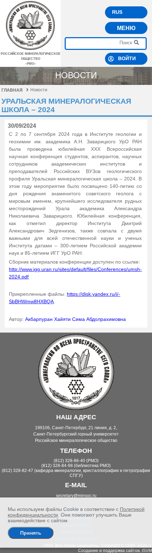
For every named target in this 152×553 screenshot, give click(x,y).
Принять (30, 533)
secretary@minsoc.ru (76, 495)
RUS (117, 12)
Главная (12, 90)
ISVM (147, 550)
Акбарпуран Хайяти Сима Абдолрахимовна (75, 319)
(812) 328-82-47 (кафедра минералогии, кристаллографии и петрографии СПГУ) (76, 473)
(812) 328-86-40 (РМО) (76, 460)
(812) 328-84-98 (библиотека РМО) (76, 465)
